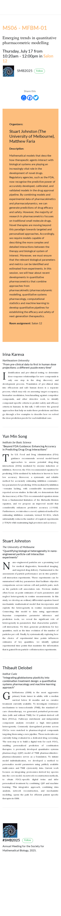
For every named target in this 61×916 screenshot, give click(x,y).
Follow (39, 71)
